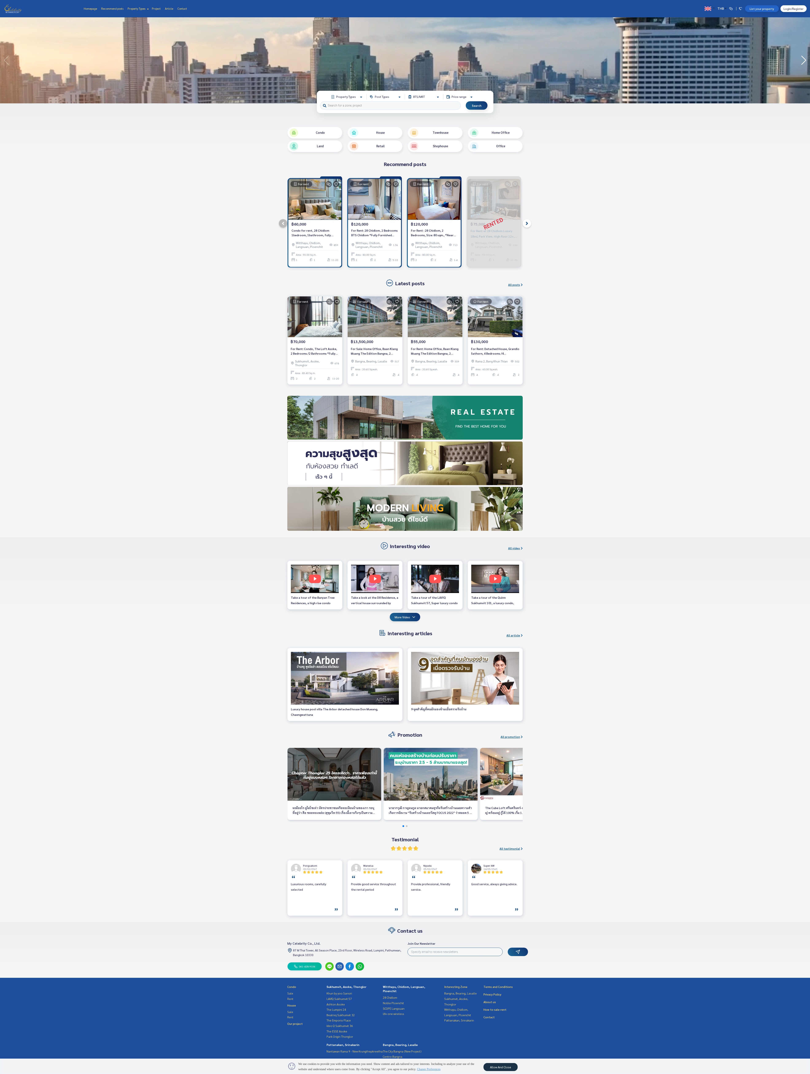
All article (513, 635)
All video (514, 548)
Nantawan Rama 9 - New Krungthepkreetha (355, 1051)
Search (476, 105)
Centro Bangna (392, 1056)
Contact (182, 8)
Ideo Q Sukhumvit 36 (340, 1026)
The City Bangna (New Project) (402, 1051)
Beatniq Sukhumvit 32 (341, 1015)
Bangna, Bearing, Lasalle (400, 1045)
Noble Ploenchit (393, 1003)
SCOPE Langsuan (394, 1008)
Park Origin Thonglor (340, 1036)
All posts (514, 284)
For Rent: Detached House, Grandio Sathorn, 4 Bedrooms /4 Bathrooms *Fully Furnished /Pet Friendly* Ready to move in (495, 351)
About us (489, 1002)
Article (169, 8)
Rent (290, 999)
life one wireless (393, 1014)
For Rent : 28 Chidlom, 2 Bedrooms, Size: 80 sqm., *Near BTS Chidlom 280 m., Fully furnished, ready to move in (432, 233)
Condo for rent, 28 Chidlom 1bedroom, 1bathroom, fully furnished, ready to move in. (311, 233)
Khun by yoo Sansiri (339, 993)
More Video (402, 617)
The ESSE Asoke (337, 1031)
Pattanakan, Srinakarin (343, 1045)
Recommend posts (112, 8)
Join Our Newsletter (421, 943)
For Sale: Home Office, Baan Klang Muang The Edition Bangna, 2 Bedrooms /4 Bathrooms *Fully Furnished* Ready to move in (374, 351)
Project (156, 8)
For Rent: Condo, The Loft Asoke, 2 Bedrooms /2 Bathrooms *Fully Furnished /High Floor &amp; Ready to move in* (315, 351)
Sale (290, 993)
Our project (295, 1023)
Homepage (90, 8)
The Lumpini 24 (336, 1009)
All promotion (510, 737)
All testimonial (510, 848)
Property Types (137, 8)
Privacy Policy (492, 994)
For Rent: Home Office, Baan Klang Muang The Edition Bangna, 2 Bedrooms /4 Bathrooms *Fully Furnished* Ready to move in (434, 351)
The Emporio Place (339, 1020)
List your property (762, 9)
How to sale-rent (494, 1009)
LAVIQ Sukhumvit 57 (339, 999)
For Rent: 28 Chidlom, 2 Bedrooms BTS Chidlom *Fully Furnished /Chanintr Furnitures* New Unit (374, 233)
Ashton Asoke (336, 1004)
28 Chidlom (390, 997)
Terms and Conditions (498, 987)
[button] (803, 60)
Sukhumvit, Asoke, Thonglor (346, 987)
